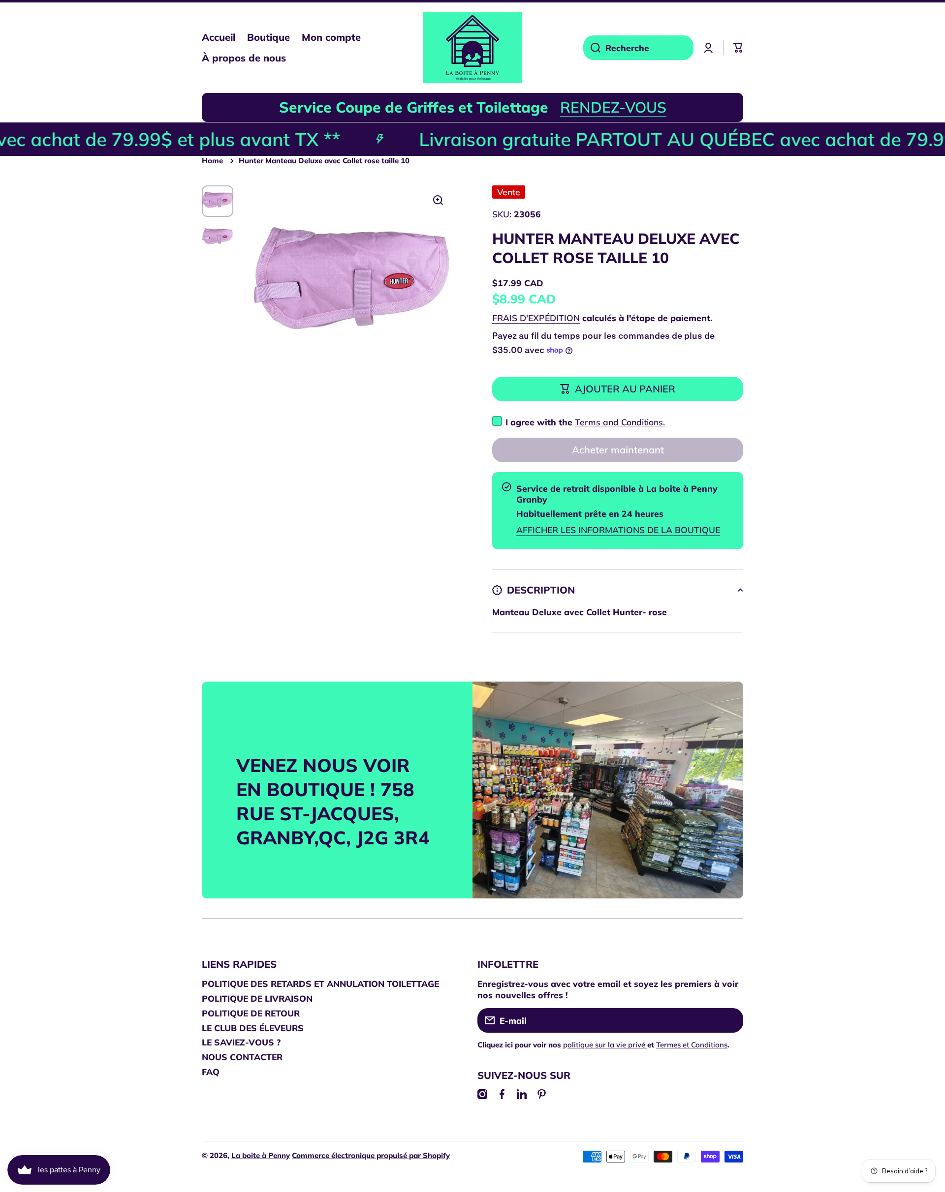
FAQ (211, 1071)
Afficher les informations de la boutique (618, 529)
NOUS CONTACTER (242, 1056)
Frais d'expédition (536, 317)
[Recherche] (591, 47)
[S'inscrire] (731, 1020)
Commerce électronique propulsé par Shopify (371, 1155)
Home (212, 160)
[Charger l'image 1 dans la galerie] (217, 201)
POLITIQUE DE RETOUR (251, 1013)
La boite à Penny (260, 1155)
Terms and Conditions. (620, 422)
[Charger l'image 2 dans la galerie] (217, 237)
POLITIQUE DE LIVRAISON (257, 998)
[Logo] (472, 47)
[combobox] (638, 47)
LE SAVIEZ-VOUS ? (241, 1042)
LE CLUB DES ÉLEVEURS (253, 1027)
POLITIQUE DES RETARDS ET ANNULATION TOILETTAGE (320, 983)
